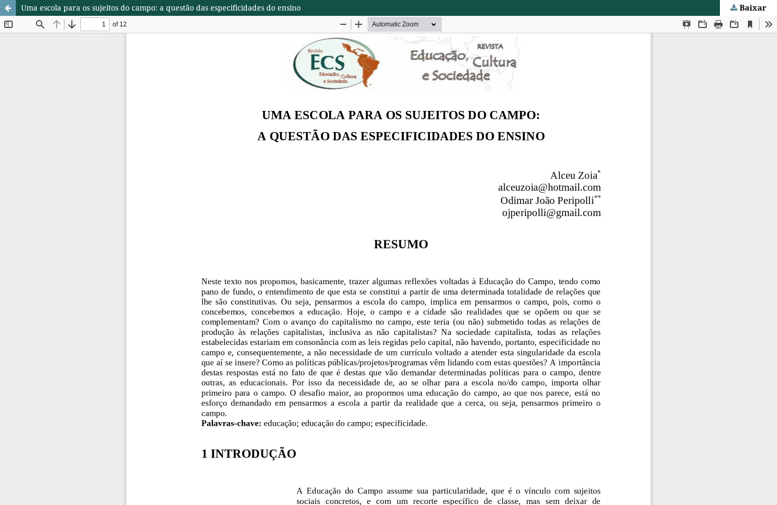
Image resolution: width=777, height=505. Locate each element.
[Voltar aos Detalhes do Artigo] (8, 8)
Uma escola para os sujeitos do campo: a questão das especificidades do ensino (161, 8)
